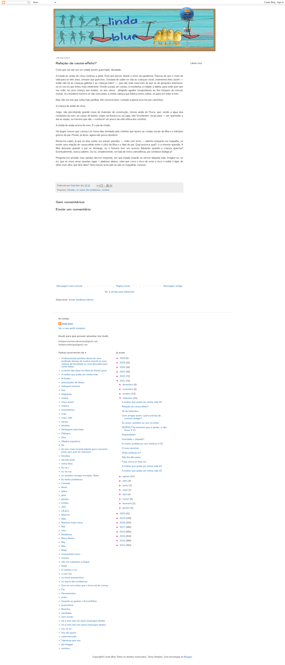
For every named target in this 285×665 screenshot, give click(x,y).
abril (125, 494)
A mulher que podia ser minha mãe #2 (142, 470)
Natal (64, 565)
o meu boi (66, 573)
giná (63, 495)
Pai (63, 589)
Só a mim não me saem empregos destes (83, 620)
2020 (123, 513)
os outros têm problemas (88, 190)
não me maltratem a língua (75, 561)
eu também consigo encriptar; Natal (80, 475)
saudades (66, 613)
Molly (64, 550)
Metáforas (66, 534)
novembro (128, 389)
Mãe (63, 518)
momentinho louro (70, 554)
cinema (65, 405)
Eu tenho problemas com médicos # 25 (142, 443)
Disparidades (129, 434)
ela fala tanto (68, 459)
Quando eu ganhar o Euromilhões (79, 601)
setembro (128, 398)
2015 (123, 536)
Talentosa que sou (70, 640)
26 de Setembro (130, 411)
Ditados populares (70, 441)
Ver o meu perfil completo (71, 328)
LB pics (65, 510)
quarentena (67, 605)
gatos (64, 491)
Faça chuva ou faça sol (134, 461)
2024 (123, 367)
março (126, 499)
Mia (63, 542)
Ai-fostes (65, 378)
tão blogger (67, 644)
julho (125, 480)
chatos (64, 398)
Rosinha (65, 609)
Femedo (65, 483)
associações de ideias (72, 382)
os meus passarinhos (72, 577)
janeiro (126, 508)
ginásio (65, 499)
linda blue (67, 323)
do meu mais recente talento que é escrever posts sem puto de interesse (84, 450)
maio (125, 490)
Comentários (68, 409)
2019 (123, 518)
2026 (123, 358)
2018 (123, 522)
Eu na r (65, 467)
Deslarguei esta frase (72, 429)
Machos (65, 514)
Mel (63, 526)
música (65, 558)
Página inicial (123, 286)
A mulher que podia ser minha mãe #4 (142, 402)
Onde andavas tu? (131, 452)
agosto (126, 476)
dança (64, 421)
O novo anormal (130, 448)
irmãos (64, 503)
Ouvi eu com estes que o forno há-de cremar (84, 585)
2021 (123, 380)
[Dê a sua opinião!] (101, 185)
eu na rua (66, 471)
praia (64, 597)
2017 (123, 527)
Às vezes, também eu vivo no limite (140, 422)
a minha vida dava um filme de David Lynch (84, 370)
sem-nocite (67, 616)
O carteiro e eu (69, 569)
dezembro (128, 384)
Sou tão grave (68, 632)
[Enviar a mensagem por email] (98, 185)
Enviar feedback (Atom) (81, 299)
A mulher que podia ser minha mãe (79, 374)
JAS (63, 507)
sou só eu (66, 628)
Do (62, 445)
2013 (123, 545)
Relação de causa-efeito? (135, 406)
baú (63, 390)
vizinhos (106, 190)
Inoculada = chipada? (133, 439)
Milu (63, 546)
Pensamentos (68, 593)
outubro (127, 393)
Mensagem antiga (172, 286)
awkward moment (70, 386)
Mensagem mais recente (69, 286)
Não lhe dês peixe (131, 457)
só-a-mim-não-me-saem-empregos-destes (83, 624)
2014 (123, 540)
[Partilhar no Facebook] (107, 185)
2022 (123, 376)
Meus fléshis (67, 538)
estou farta (67, 463)
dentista (65, 425)
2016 (123, 531)
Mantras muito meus (72, 522)
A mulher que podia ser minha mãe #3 (142, 466)
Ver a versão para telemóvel (119, 291)
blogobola (66, 394)
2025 (123, 362)
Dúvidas (71, 190)
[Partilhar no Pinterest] (110, 185)
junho (126, 485)
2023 (123, 371)
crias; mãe (66, 417)
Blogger (188, 656)
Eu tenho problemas (71, 479)
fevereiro (127, 503)
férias (64, 487)
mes (63, 530)
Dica (63, 437)
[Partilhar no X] (104, 185)
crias (63, 413)
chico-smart (67, 402)
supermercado (69, 636)
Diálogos (65, 433)
